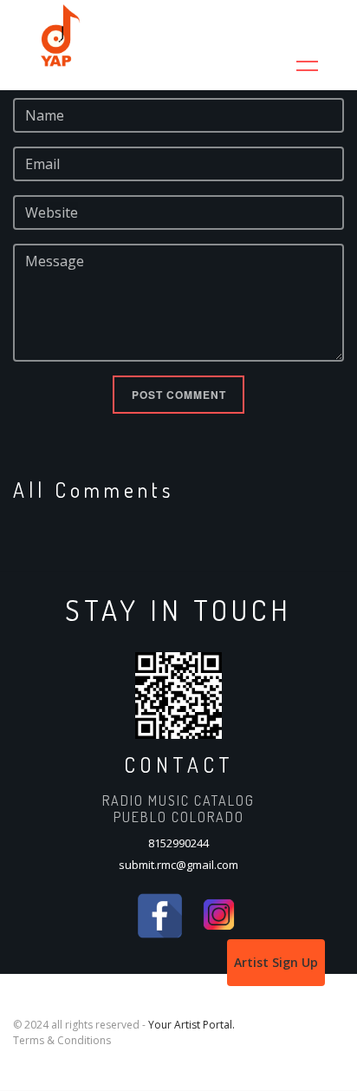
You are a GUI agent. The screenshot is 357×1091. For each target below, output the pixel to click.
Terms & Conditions (62, 1040)
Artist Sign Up (276, 962)
